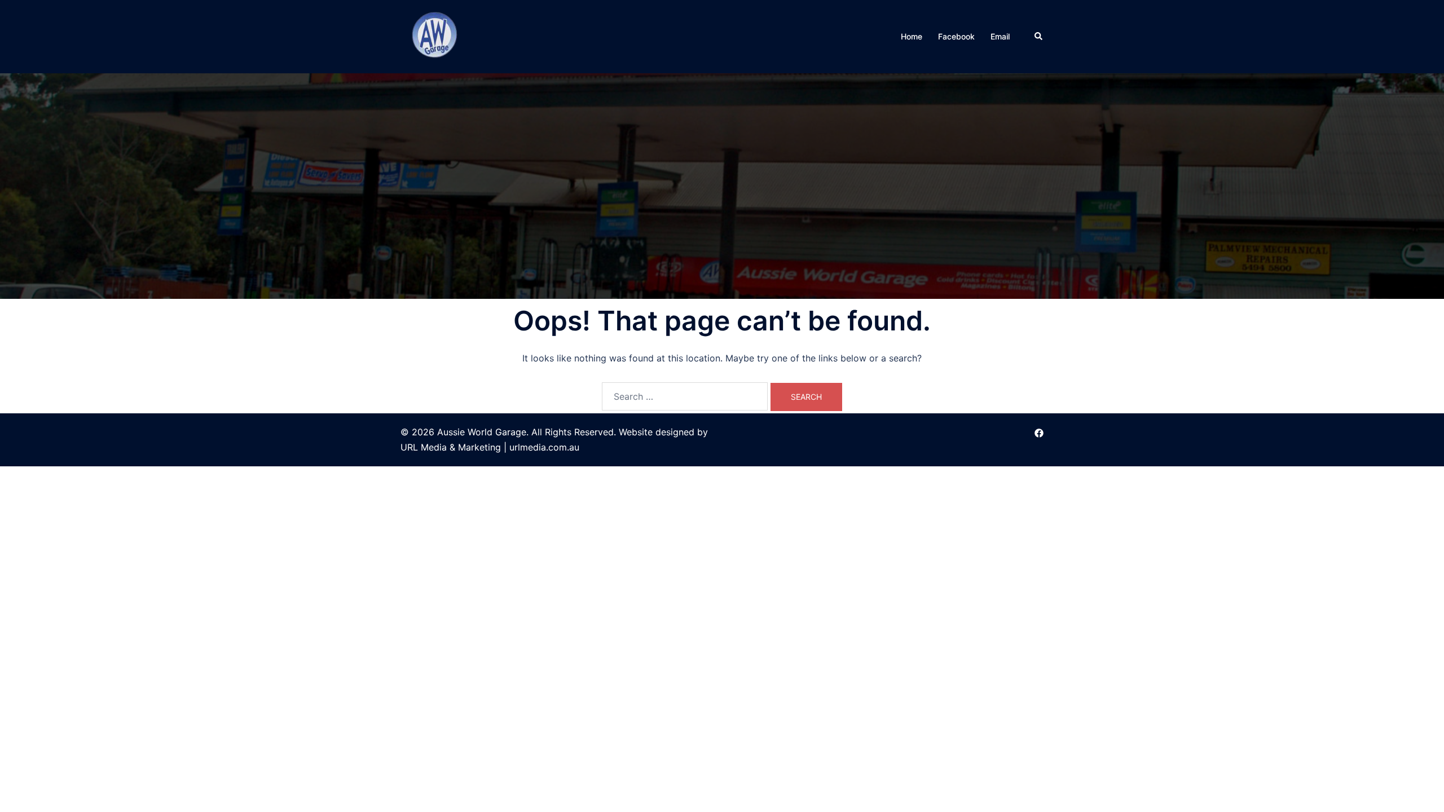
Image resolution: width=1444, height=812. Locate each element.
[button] (1039, 36)
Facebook (956, 36)
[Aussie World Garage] (435, 35)
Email (1000, 36)
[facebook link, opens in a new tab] (1039, 432)
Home (911, 36)
